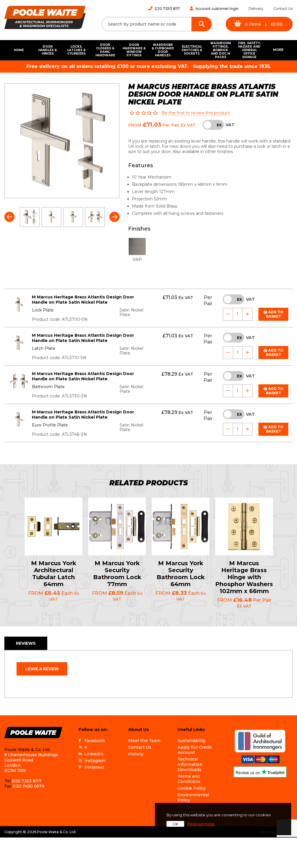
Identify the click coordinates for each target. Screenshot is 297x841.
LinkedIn (93, 754)
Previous (9, 217)
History (136, 754)
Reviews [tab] (26, 643)
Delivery (256, 8)
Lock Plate (43, 310)
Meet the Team (144, 740)
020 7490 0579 (28, 786)
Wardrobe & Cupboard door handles (163, 50)
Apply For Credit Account (195, 750)
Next (114, 217)
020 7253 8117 (167, 8)
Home (19, 50)
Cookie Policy (192, 788)
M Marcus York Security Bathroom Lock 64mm (181, 574)
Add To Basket (275, 314)
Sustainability (192, 740)
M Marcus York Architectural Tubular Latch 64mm (53, 574)
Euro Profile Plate (50, 425)
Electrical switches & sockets (192, 50)
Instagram (95, 760)
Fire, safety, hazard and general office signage (249, 50)
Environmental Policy (193, 797)
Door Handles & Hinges (47, 50)
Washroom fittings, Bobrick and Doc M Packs (220, 50)
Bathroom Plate (48, 386)
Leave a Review (42, 669)
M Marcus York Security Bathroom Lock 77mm (117, 574)
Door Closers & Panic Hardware (105, 50)
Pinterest (94, 767)
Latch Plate (43, 348)
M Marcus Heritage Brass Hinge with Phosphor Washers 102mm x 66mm (244, 577)
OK (175, 824)
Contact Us (283, 8)
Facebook (94, 740)
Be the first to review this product (196, 113)
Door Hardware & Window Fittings (134, 50)
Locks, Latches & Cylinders (76, 50)
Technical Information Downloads (190, 764)
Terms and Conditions (189, 779)
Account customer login (217, 8)
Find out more (201, 824)
